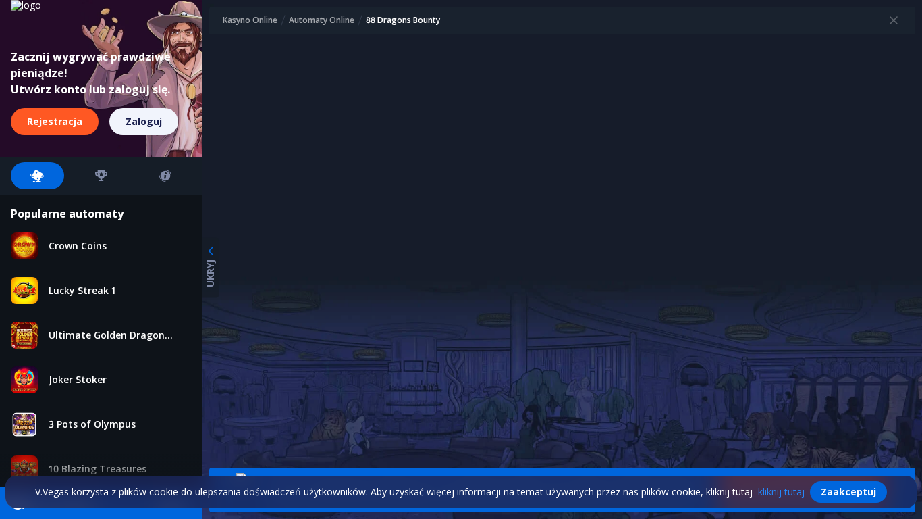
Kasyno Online (250, 20)
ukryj (210, 273)
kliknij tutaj (781, 491)
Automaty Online (321, 20)
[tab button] (37, 175)
